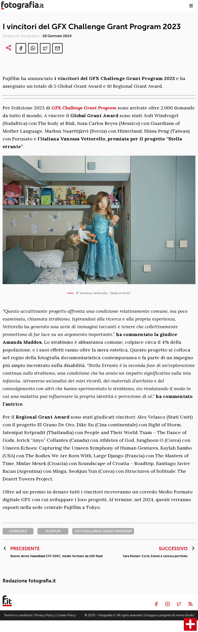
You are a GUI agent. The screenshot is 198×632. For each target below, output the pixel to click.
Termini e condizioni (18, 615)
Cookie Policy (66, 615)
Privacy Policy (44, 615)
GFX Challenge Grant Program (84, 108)
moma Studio (185, 615)
